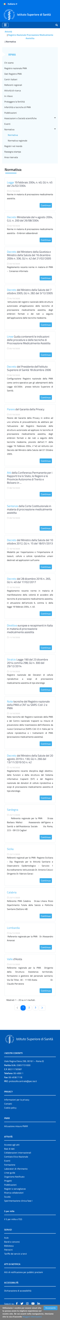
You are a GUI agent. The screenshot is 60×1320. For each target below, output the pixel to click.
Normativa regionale (17, 140)
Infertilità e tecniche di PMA (17, 107)
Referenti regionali (13, 85)
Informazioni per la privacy (16, 1099)
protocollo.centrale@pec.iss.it (23, 1081)
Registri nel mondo (13, 146)
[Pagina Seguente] (42, 1008)
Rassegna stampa (12, 151)
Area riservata (11, 157)
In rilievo (8, 96)
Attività (8, 31)
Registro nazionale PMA (15, 68)
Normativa (9, 129)
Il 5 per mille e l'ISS (13, 1219)
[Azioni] (4, 4)
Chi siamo (9, 62)
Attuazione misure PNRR (16, 1126)
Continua (46, 205)
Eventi (7, 124)
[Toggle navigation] (5, 25)
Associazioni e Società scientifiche (20, 118)
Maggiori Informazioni (32, 1317)
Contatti (8, 1103)
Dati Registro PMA (13, 73)
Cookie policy (10, 1107)
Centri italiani (10, 79)
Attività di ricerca (12, 90)
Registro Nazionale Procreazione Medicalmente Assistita (30, 36)
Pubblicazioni (10, 112)
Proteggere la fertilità (14, 101)
